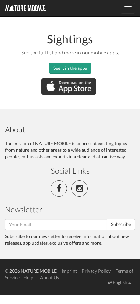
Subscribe (121, 224)
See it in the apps (70, 68)
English (120, 282)
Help (28, 277)
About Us (49, 277)
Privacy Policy (96, 271)
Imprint (69, 271)
